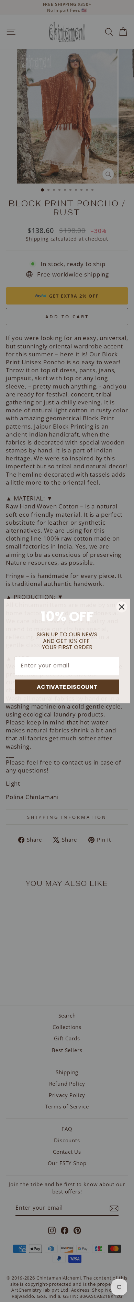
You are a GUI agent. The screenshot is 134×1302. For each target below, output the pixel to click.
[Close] (121, 607)
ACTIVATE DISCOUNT (67, 687)
